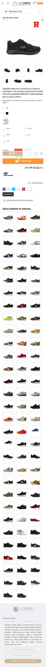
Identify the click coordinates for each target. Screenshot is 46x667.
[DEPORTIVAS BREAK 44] (8, 364)
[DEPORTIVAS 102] (35, 213)
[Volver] (42, 20)
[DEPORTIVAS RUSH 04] (22, 238)
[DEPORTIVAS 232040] (22, 590)
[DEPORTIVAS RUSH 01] (8, 250)
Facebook (9, 189)
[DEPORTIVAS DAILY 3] (35, 515)
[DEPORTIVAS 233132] (35, 351)
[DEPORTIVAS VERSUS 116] (22, 288)
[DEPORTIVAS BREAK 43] (35, 250)
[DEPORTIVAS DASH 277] (22, 313)
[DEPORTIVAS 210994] (22, 401)
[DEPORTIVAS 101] (35, 225)
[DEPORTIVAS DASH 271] (8, 225)
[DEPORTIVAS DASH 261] (22, 477)
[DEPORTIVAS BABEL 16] (35, 326)
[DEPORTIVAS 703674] (22, 213)
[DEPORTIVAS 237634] (8, 490)
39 (7, 108)
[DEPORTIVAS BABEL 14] (8, 338)
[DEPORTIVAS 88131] (22, 338)
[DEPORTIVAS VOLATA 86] (8, 477)
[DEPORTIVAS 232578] (8, 540)
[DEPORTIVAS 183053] (8, 414)
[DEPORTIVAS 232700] (35, 376)
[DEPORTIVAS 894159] (8, 238)
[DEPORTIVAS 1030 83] (22, 263)
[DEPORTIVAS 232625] (35, 502)
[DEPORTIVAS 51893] (22, 540)
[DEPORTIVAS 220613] (8, 313)
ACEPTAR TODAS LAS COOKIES (23, 661)
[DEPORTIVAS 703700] (8, 213)
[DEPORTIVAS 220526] (8, 276)
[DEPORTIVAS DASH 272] (8, 326)
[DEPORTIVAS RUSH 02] (35, 238)
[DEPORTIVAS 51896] (22, 527)
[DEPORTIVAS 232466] (8, 515)
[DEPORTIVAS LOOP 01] (35, 288)
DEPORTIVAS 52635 (10, 18)
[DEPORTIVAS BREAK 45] (22, 250)
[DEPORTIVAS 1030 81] (35, 439)
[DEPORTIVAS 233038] (35, 364)
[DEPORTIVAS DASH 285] (35, 301)
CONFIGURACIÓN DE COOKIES (23, 649)
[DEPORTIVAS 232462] (8, 527)
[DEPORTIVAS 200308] (35, 401)
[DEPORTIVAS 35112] (35, 477)
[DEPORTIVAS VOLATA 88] (22, 464)
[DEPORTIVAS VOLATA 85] (35, 276)
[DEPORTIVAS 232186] (8, 301)
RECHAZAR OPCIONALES (23, 655)
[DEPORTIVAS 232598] (8, 452)
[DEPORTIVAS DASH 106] (8, 553)
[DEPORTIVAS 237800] (8, 351)
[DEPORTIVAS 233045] (22, 276)
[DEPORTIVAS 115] (22, 414)
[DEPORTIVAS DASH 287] (22, 301)
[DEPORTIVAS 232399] (22, 452)
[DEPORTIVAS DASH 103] (35, 540)
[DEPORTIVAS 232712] (35, 490)
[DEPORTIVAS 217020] (35, 389)
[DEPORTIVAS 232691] (35, 527)
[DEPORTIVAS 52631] (22, 553)
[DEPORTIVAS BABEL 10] (8, 263)
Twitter (18, 189)
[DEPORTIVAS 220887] (8, 389)
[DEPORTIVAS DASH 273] (35, 313)
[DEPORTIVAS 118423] (22, 439)
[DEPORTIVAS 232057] (8, 590)
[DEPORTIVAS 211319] (8, 401)
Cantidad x (28, 149)
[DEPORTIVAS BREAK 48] (22, 326)
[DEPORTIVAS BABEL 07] (8, 464)
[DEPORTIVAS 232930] (8, 288)
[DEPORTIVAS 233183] (22, 351)
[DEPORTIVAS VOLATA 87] (35, 464)
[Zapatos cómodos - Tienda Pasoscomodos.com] (21, 4)
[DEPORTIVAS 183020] (22, 515)
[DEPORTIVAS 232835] (22, 376)
